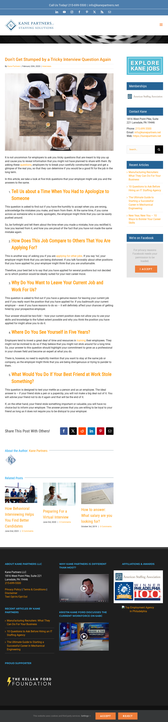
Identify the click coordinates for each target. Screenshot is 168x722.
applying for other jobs (69, 256)
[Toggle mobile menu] (161, 24)
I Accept (146, 269)
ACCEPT (105, 716)
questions (26, 164)
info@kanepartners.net (104, 5)
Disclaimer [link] (11, 593)
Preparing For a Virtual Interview (59, 494)
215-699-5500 (77, 5)
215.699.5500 (143, 128)
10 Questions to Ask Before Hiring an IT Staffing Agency (29, 633)
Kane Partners (14, 66)
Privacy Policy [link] (13, 589)
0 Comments (27, 531)
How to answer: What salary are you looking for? (97, 493)
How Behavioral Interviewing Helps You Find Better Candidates (21, 493)
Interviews (46, 66)
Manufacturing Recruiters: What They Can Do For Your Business (145, 176)
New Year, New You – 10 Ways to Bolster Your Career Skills (145, 219)
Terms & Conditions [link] (34, 589)
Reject (128, 716)
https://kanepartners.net (147, 136)
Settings (85, 716)
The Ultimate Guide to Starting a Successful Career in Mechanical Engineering (26, 645)
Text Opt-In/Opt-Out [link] (16, 596)
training (81, 340)
